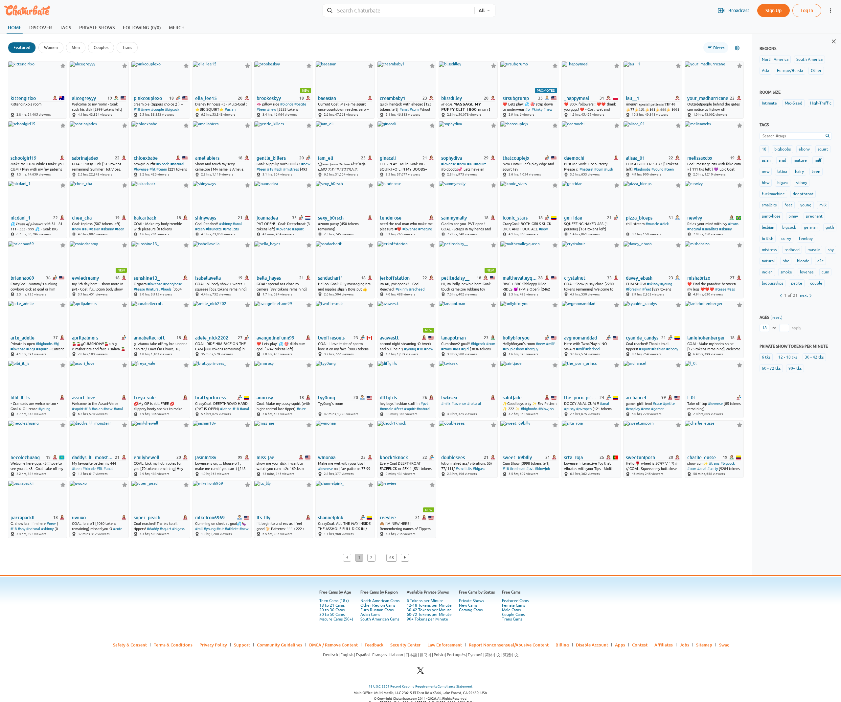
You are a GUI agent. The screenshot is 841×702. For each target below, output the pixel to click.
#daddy (153, 529)
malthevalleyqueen (520, 278)
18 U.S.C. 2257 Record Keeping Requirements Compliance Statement (420, 686)
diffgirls (388, 397)
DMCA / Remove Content (333, 644)
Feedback (374, 644)
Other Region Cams (377, 605)
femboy (806, 238)
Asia (765, 70)
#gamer (657, 409)
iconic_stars (515, 218)
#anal (404, 109)
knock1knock (394, 457)
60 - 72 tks (771, 368)
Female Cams (513, 605)
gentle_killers (271, 158)
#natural (177, 164)
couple (816, 283)
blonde (803, 261)
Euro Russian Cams (377, 610)
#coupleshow (513, 349)
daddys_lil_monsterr (93, 457)
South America (809, 59)
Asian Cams (370, 614)
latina (782, 171)
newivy (694, 218)
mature (800, 160)
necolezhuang (25, 457)
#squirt (480, 164)
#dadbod (592, 349)
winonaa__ (329, 457)
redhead (792, 249)
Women (51, 47)
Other (816, 70)
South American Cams (379, 619)
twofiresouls (331, 337)
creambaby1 (392, 98)
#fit (152, 169)
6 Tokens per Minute (425, 600)
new (765, 171)
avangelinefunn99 (275, 337)
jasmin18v (205, 457)
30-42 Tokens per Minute (429, 610)
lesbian (768, 227)
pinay (793, 216)
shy (831, 249)
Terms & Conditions (173, 644)
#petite (300, 104)
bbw (765, 182)
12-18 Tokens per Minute (429, 605)
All (482, 10)
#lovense (141, 169)
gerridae (573, 218)
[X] (420, 672)
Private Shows (471, 600)
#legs (30, 349)
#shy (21, 529)
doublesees (453, 457)
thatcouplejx (516, 158)
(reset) (776, 317)
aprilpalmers (85, 337)
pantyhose (771, 216)
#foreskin (633, 289)
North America (775, 59)
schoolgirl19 (23, 158)
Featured (21, 47)
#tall (199, 529)
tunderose (390, 218)
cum (825, 272)
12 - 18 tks (787, 357)
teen (816, 171)
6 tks (766, 357)
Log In (807, 10)
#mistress (291, 169)
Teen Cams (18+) (334, 600)
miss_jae (265, 457)
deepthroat (803, 194)
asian (766, 160)
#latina (226, 409)
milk (823, 205)
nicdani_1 (21, 218)
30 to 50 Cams (332, 614)
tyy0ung (326, 397)
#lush (608, 169)
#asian (230, 109)
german (811, 227)
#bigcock (172, 109)
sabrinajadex (85, 158)
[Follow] (62, 65)
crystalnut (574, 278)
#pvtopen (584, 409)
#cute (301, 409)
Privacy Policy (213, 644)
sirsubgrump (516, 98)
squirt (823, 149)
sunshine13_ (147, 278)
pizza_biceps (639, 218)
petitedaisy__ (455, 278)
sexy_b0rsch (331, 218)
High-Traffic (820, 103)
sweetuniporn (640, 457)
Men (76, 47)
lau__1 (632, 98)
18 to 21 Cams (332, 605)
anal (782, 160)
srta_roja (573, 457)
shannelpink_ (332, 517)
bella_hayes (269, 278)
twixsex (449, 397)
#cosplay (633, 409)
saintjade (512, 397)
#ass (731, 289)
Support (242, 644)
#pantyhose (172, 284)
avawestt (389, 337)
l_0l (691, 397)
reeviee (388, 517)
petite (796, 283)
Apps (620, 644)
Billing (562, 644)
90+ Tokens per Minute (427, 619)
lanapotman (453, 337)
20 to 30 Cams (332, 610)
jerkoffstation (395, 278)
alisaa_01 (635, 158)
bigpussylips (772, 283)
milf (818, 160)
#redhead (416, 289)
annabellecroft (149, 337)
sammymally (454, 218)
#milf (550, 344)
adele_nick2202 (211, 337)
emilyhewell (146, 457)
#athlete (232, 529)
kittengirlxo (23, 98)
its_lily (263, 517)
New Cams (468, 605)
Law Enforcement (444, 644)
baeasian (327, 98)
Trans (127, 47)
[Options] (737, 48)
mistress (769, 249)
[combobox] (398, 11)
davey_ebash (639, 278)
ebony (804, 149)
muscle (813, 249)
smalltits (769, 205)
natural (768, 261)
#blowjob (546, 409)
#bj (56, 344)
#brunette (214, 229)
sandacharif (330, 278)
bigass (782, 182)
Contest (640, 644)
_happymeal (576, 98)
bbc (786, 261)
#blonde (286, 104)
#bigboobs (642, 169)
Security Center (405, 644)
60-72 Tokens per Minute (429, 614)
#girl (465, 349)
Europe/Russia (790, 70)
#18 (137, 109)
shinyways (205, 218)
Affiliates (663, 644)
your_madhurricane (707, 98)
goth (830, 227)
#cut (220, 529)
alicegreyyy (84, 98)
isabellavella (208, 278)
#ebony (672, 349)
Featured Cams (515, 600)
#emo (645, 409)
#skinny (107, 229)
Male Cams (511, 610)
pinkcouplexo (148, 98)
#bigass (479, 469)
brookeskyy (269, 98)
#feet (646, 289)
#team (161, 169)
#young (657, 169)
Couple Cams (513, 614)
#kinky (537, 109)
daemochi (574, 158)
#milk (445, 404)
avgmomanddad (580, 337)
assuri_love (83, 397)
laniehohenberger (706, 337)
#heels (166, 289)
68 (391, 557)
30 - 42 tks (814, 357)
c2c (820, 261)
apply (796, 328)
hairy (799, 171)
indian (767, 272)
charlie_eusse (701, 457)
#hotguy (531, 349)
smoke (786, 272)
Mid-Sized (793, 103)
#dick (664, 224)
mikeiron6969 (210, 517)
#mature (425, 229)
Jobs (684, 644)
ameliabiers (207, 158)
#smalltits (231, 229)
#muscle (652, 224)
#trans (733, 224)
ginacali (388, 158)
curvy (786, 238)
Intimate (769, 103)
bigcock (789, 227)
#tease (139, 289)
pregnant (814, 216)
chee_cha (82, 218)
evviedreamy (85, 278)
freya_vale (145, 397)
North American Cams (379, 600)
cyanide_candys (642, 337)
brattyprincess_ (211, 397)
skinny (801, 182)
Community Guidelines (279, 644)
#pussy (569, 409)
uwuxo (79, 517)
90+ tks (795, 368)
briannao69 (22, 278)
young (805, 205)
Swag (724, 644)
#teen (261, 109)
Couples (101, 47)
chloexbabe (146, 158)
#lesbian (658, 349)
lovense (807, 272)
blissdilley (451, 98)
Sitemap (704, 644)
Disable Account (592, 644)
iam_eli (325, 158)
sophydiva (451, 158)
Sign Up (773, 10)
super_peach (147, 517)
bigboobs (782, 149)
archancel (636, 397)
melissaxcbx (699, 158)
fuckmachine (773, 194)
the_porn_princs (581, 397)
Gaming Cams (471, 610)
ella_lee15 (206, 98)
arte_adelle (22, 337)
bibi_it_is (20, 397)
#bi (528, 109)
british (767, 238)
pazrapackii (22, 517)
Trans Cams (512, 619)
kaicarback (145, 218)
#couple (157, 109)
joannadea (267, 218)
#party (712, 469)
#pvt (424, 404)
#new (145, 109)
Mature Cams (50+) (336, 619)
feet (788, 205)
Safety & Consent (130, 644)
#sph (278, 169)
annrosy (265, 397)
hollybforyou (516, 337)
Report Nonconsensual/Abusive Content (509, 644)
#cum (414, 109)
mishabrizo (698, 278)
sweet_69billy (517, 457)
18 (764, 149)
